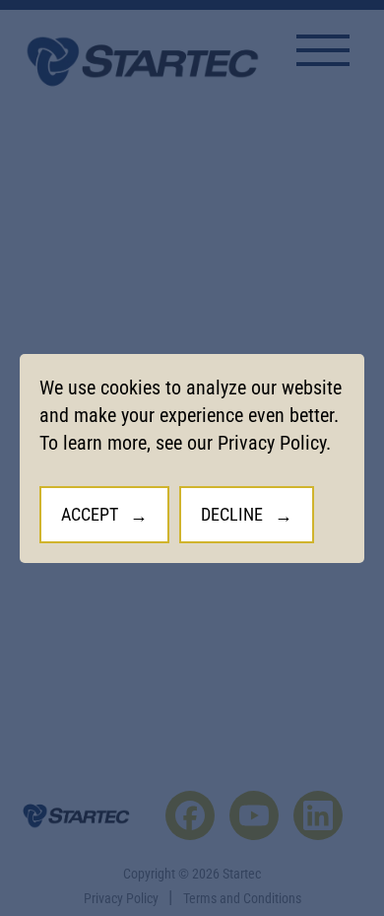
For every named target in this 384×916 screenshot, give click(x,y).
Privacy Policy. (274, 442)
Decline (232, 513)
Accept (89, 513)
